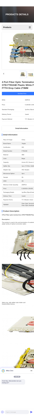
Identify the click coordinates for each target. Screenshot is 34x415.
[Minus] (31, 371)
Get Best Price (22, 93)
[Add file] (2, 412)
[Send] (31, 412)
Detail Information (21, 128)
